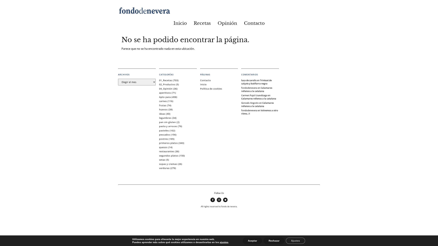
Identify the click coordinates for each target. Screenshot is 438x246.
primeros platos (168, 143)
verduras (164, 168)
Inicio (180, 23)
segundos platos (168, 155)
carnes (163, 101)
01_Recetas (165, 80)
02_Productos (167, 84)
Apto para (165, 97)
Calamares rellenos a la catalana (256, 89)
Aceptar (252, 240)
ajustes (224, 242)
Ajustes (295, 240)
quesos (163, 147)
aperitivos (165, 92)
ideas (162, 113)
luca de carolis (248, 80)
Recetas (202, 23)
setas (162, 159)
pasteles (164, 130)
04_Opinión (165, 88)
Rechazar (274, 240)
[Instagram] (219, 200)
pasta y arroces (168, 126)
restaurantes (166, 151)
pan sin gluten (167, 122)
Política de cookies (211, 88)
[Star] (225, 200)
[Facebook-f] (212, 200)
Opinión (227, 23)
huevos (163, 109)
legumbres (165, 117)
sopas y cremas (168, 164)
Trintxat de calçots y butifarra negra (256, 82)
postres (163, 138)
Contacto (254, 23)
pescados (164, 134)
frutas (162, 105)
